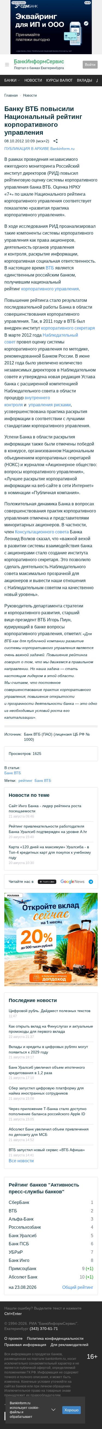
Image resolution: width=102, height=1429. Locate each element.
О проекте (13, 1338)
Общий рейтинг (77, 1287)
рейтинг (25, 780)
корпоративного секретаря (68, 328)
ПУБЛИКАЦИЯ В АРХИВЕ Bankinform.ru (39, 148)
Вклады (84, 80)
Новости (33, 80)
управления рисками (50, 404)
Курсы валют (59, 80)
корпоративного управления (50, 289)
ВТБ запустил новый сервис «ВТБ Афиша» (47, 1150)
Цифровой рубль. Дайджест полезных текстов (49, 1011)
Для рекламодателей (69, 1344)
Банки (10, 80)
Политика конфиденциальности (55, 1338)
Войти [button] (90, 64)
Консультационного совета (42, 532)
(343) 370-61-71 (44, 1328)
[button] (7, 64)
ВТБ (50, 268)
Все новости (21, 1160)
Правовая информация (25, 1344)
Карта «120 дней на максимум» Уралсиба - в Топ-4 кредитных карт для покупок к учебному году (50, 852)
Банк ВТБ (12, 773)
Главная (11, 95)
